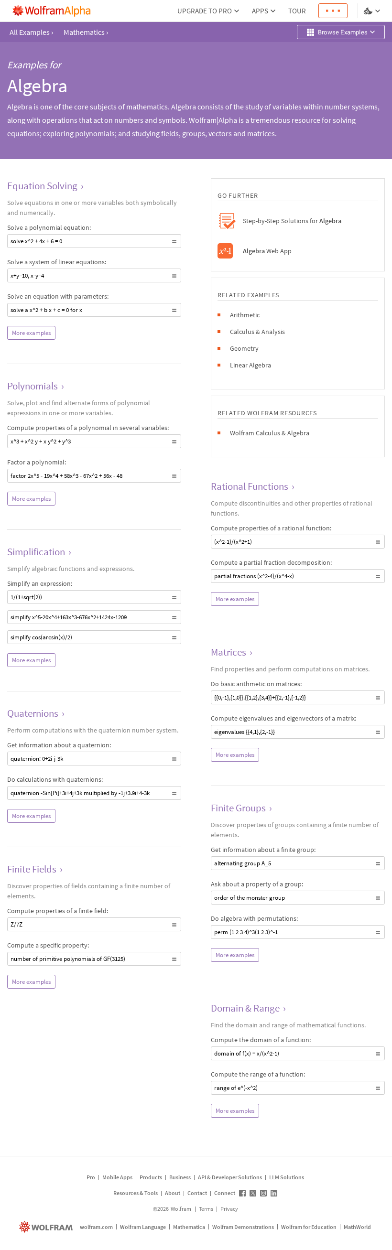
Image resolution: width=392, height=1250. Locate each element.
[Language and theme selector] (373, 11)
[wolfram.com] (47, 1226)
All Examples (31, 32)
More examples (31, 333)
